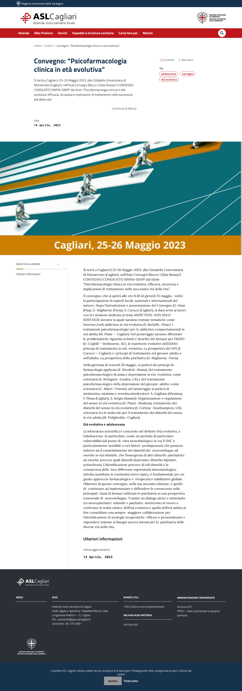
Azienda (23, 33)
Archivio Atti (130, 624)
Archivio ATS (184, 607)
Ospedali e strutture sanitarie (93, 33)
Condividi (168, 60)
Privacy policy (131, 681)
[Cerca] (222, 33)
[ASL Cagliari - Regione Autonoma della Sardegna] (34, 581)
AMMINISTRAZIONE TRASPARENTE (196, 597)
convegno (187, 74)
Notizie (148, 33)
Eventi (49, 46)
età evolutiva (169, 79)
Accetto (112, 681)
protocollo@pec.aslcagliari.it (74, 619)
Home (37, 46)
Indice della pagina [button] (28, 264)
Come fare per (128, 33)
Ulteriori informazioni (28, 274)
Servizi (62, 33)
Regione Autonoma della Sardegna (42, 3)
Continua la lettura (124, 108)
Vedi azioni (187, 60)
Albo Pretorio (43, 33)
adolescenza (168, 74)
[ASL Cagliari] (18, 3)
